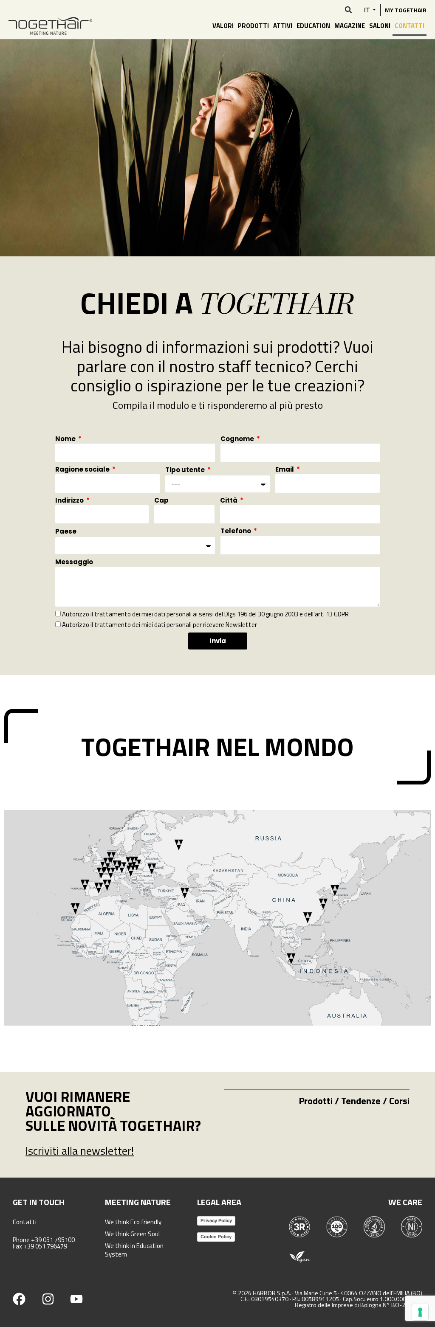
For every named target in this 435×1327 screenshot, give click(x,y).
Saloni (379, 26)
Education (313, 26)
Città (229, 501)
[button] (348, 9)
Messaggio (74, 562)
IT (367, 10)
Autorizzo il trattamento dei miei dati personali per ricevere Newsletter (159, 625)
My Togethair (406, 10)
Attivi (282, 26)
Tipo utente (185, 470)
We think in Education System (134, 1250)
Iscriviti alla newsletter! (79, 1150)
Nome (66, 439)
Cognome (237, 439)
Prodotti (253, 26)
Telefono (236, 531)
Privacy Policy (216, 1220)
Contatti (409, 26)
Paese (65, 532)
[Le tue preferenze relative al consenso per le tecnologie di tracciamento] (420, 1312)
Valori (223, 26)
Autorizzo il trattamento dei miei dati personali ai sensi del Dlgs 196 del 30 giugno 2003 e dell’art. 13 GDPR (205, 614)
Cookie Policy (216, 1237)
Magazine (349, 26)
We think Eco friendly (133, 1222)
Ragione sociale (83, 470)
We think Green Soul (132, 1234)
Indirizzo (70, 501)
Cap (161, 501)
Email (285, 470)
